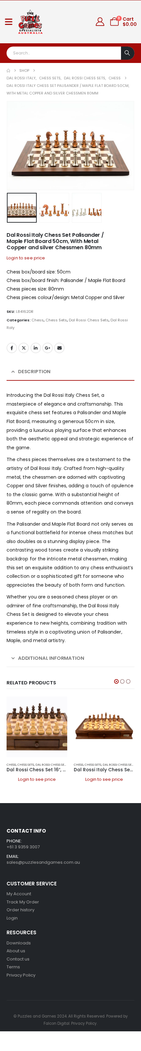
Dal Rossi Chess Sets (89, 320)
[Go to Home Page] (8, 70)
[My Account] (100, 21)
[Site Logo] (30, 21)
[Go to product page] (37, 727)
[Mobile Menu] (8, 21)
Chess (37, 320)
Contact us (18, 959)
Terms (13, 967)
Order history (20, 910)
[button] (15, 146)
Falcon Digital (57, 1023)
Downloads (19, 943)
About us (16, 951)
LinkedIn (35, 348)
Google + (47, 348)
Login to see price (26, 258)
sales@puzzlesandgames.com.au (43, 862)
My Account (19, 894)
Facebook (12, 348)
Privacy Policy (21, 975)
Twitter (23, 348)
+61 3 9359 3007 (23, 847)
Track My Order (23, 902)
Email (59, 348)
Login (12, 918)
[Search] (127, 53)
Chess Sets (56, 320)
